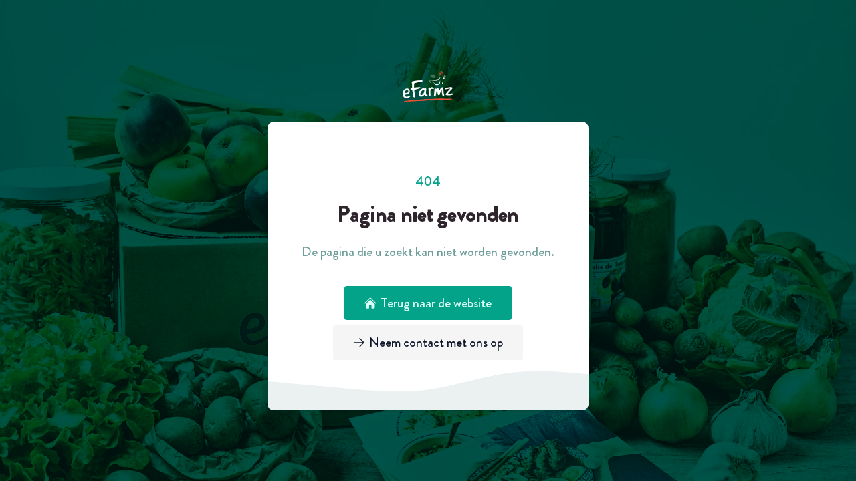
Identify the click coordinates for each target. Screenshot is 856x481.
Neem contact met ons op (436, 342)
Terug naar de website (436, 303)
